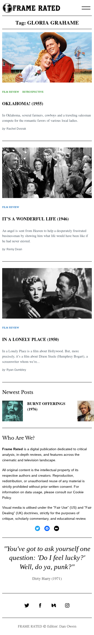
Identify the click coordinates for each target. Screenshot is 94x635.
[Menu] (86, 8)
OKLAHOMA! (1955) (22, 103)
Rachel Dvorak (16, 128)
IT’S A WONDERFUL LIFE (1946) (35, 219)
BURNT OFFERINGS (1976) (46, 406)
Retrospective (32, 91)
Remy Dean (14, 249)
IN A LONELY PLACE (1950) (30, 339)
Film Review (10, 91)
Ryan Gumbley (16, 369)
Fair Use (60, 507)
